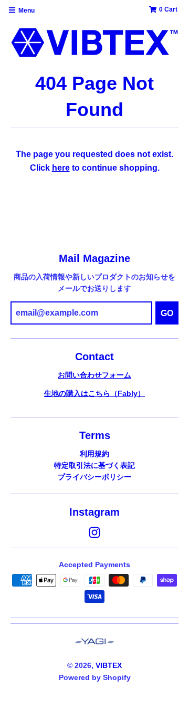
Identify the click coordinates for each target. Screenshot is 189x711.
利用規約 (94, 453)
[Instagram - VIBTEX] (94, 532)
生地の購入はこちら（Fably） (94, 393)
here (61, 167)
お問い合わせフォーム (94, 375)
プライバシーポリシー (94, 477)
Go (167, 313)
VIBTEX (109, 665)
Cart (168, 9)
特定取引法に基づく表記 (94, 465)
